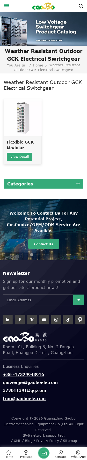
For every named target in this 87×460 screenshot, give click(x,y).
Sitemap (70, 441)
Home (38, 65)
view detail (19, 156)
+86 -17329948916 (23, 374)
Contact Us (43, 244)
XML (17, 441)
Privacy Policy (47, 441)
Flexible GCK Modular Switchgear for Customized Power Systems (22, 145)
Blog (29, 441)
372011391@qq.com (24, 390)
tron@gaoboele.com (24, 398)
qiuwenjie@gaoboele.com (30, 382)
